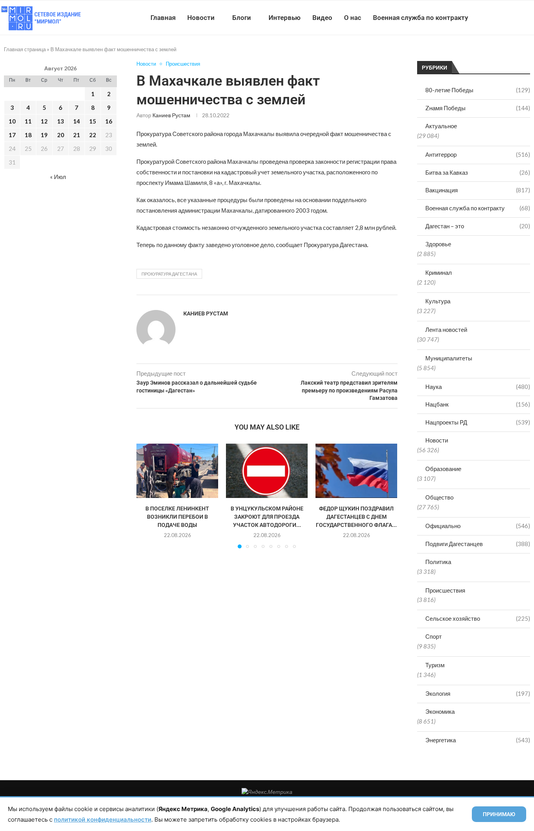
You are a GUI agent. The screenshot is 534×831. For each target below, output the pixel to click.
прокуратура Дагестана (169, 273)
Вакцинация (477, 189)
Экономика (440, 711)
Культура (437, 300)
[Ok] (518, 17)
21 (76, 134)
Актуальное (441, 125)
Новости (201, 17)
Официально (477, 525)
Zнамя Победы (477, 107)
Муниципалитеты (448, 358)
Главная (163, 17)
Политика (438, 561)
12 (44, 121)
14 (76, 121)
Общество (439, 497)
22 (92, 134)
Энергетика (477, 739)
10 (12, 121)
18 (28, 134)
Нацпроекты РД (477, 422)
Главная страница (25, 49)
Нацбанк (477, 404)
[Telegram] (510, 17)
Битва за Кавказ (477, 172)
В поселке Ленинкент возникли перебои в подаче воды (177, 516)
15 (92, 121)
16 (108, 121)
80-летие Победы (477, 89)
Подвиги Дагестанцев (477, 543)
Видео (322, 17)
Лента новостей (446, 329)
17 (12, 134)
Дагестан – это (477, 225)
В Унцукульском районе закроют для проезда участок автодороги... (267, 516)
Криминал (438, 272)
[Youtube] (493, 17)
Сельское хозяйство (477, 618)
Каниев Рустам (171, 115)
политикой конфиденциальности (102, 819)
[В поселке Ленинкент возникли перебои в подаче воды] (177, 471)
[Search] (530, 17)
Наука (477, 386)
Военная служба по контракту (420, 17)
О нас (352, 17)
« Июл (58, 176)
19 (44, 134)
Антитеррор (477, 154)
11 (28, 121)
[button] (147, 495)
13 (60, 121)
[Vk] (502, 17)
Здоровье (438, 243)
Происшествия (445, 590)
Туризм (434, 664)
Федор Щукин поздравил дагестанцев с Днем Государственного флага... (356, 516)
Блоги (241, 17)
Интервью (285, 17)
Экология (477, 693)
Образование (443, 468)
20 (60, 134)
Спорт (433, 636)
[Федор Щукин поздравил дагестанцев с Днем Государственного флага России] (356, 471)
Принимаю (499, 814)
